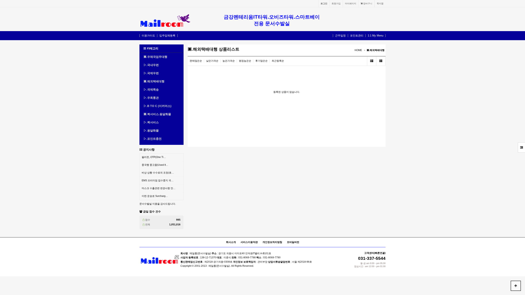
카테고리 (152, 48)
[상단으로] (516, 286)
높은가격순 (229, 60)
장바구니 (367, 3)
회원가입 (336, 3)
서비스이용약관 (249, 242)
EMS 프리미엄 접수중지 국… (157, 180)
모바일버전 (293, 242)
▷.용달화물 (151, 130)
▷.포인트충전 (153, 138)
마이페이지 (350, 3)
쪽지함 (380, 3)
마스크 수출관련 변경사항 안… (159, 188)
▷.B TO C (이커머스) (157, 106)
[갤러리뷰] (381, 61)
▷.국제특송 (151, 89)
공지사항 (149, 149)
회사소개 (231, 242)
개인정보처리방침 (272, 242)
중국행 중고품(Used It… (155, 164)
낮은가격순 (212, 60)
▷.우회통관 (151, 97)
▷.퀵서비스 (151, 122)
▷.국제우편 (151, 73)
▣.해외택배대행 (154, 81)
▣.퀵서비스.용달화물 (157, 114)
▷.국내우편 (151, 65)
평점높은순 (245, 60)
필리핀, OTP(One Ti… (154, 157)
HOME (358, 50)
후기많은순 (261, 60)
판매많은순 (196, 60)
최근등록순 (278, 60)
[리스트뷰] (371, 61)
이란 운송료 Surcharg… (155, 196)
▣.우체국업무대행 (155, 56)
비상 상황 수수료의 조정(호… (158, 172)
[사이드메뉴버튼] (521, 147)
